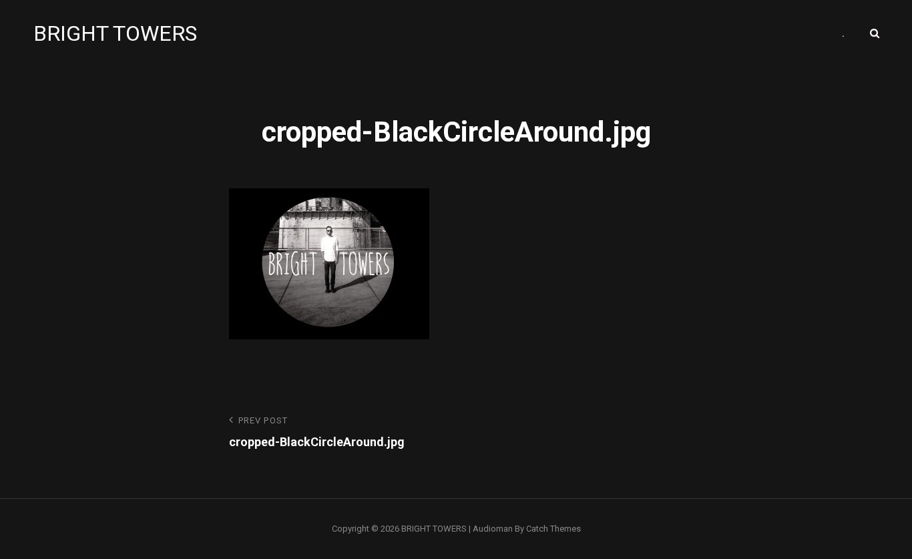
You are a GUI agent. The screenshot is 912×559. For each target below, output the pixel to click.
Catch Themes (553, 529)
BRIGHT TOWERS (115, 33)
